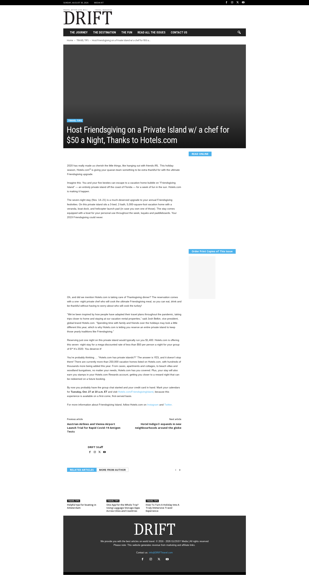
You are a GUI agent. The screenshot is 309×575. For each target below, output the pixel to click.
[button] (239, 32)
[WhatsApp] (95, 153)
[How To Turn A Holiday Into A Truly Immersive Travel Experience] (164, 488)
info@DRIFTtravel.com (161, 552)
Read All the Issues (151, 32)
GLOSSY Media (179, 541)
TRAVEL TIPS (83, 40)
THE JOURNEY (79, 32)
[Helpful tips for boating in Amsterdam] (85, 488)
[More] (120, 153)
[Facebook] (226, 2)
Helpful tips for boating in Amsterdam (81, 506)
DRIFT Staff (95, 447)
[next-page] (180, 470)
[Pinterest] (87, 153)
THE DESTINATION (104, 32)
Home (70, 40)
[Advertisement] (181, 17)
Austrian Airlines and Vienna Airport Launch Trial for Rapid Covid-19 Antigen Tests (93, 427)
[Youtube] (243, 2)
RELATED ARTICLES (82, 469)
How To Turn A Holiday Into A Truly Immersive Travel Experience (162, 507)
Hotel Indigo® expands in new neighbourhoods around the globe (158, 425)
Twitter (168, 404)
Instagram (153, 404)
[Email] (111, 153)
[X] (238, 2)
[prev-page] (175, 470)
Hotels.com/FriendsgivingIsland (135, 391)
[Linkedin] (103, 153)
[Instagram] (232, 2)
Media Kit (99, 2)
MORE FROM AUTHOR (112, 469)
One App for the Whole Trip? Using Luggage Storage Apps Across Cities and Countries (123, 507)
